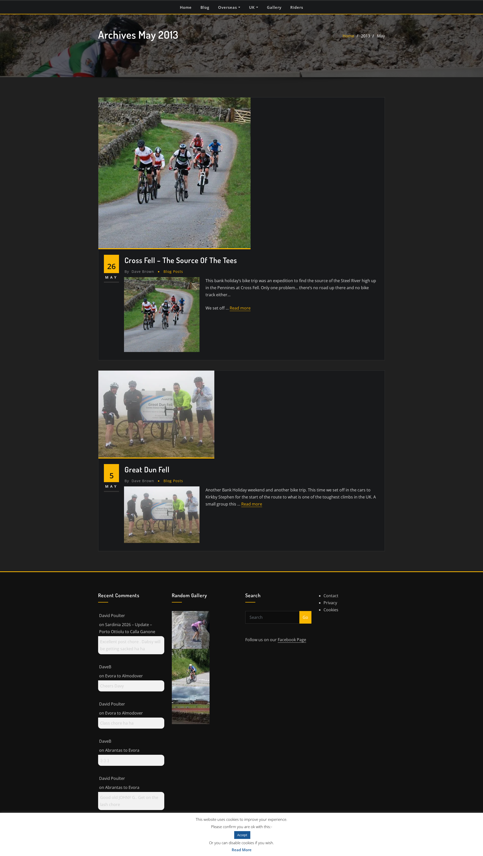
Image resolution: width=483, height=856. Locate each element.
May (381, 36)
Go (305, 617)
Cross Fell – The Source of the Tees (181, 260)
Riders (296, 7)
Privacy (330, 603)
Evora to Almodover (124, 676)
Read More (242, 849)
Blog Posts (173, 271)
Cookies (331, 610)
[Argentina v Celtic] (191, 705)
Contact (331, 595)
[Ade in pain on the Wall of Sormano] (191, 667)
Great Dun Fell (147, 469)
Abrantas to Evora (122, 750)
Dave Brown (139, 271)
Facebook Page (292, 639)
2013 (365, 36)
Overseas (228, 7)
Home (186, 7)
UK (252, 7)
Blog (204, 7)
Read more (240, 308)
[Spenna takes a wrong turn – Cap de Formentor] (191, 629)
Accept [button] (242, 835)
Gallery (274, 7)
